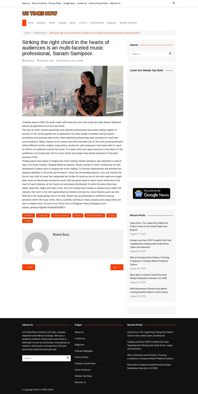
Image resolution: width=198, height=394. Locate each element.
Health (52, 23)
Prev (30, 267)
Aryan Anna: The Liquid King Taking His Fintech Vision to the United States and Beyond (149, 226)
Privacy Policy (55, 3)
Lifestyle (62, 23)
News (74, 61)
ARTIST (29, 215)
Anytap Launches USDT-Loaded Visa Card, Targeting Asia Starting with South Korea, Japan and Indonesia (151, 243)
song (112, 215)
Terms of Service (39, 3)
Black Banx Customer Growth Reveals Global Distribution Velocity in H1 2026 (148, 276)
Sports (73, 23)
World (80, 61)
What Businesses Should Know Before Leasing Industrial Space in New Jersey (149, 290)
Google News (69, 3)
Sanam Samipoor (95, 215)
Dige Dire (44, 215)
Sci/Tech (83, 23)
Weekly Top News (128, 23)
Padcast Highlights (84, 351)
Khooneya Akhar (62, 215)
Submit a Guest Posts (98, 3)
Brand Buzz (30, 61)
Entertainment (97, 23)
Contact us (82, 3)
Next (115, 267)
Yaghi (28, 221)
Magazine (111, 23)
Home (30, 23)
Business (41, 23)
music (78, 215)
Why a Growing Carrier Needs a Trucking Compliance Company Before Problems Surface (149, 260)
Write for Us (115, 3)
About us (26, 3)
